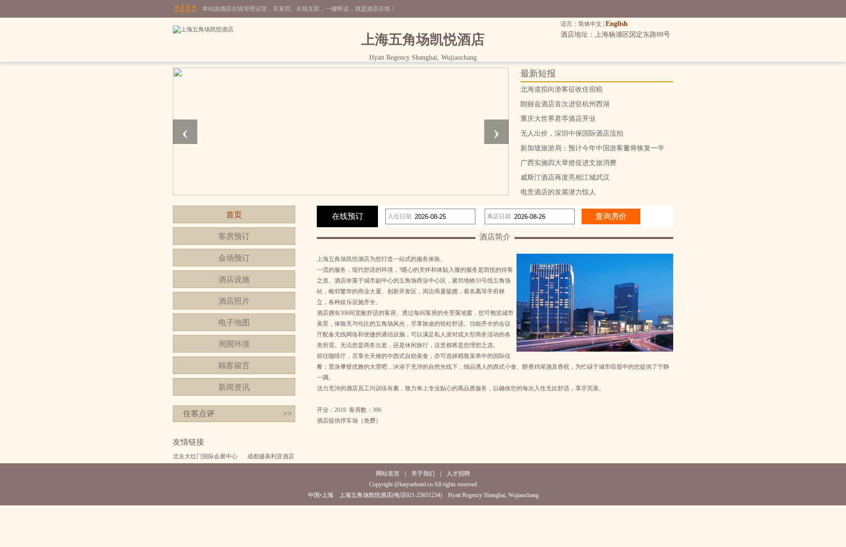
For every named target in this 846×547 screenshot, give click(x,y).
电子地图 (234, 322)
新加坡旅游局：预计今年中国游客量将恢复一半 (592, 148)
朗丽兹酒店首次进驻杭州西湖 (565, 104)
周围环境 (234, 344)
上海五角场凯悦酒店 (343, 259)
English (617, 23)
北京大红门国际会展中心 (205, 456)
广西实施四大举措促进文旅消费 (568, 162)
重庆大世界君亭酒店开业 (558, 118)
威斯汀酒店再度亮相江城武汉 (565, 177)
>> (287, 413)
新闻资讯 (234, 387)
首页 (234, 215)
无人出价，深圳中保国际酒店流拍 (571, 133)
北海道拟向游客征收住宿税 (561, 89)
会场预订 (234, 258)
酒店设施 (234, 279)
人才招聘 (458, 473)
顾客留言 (234, 365)
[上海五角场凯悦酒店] (203, 29)
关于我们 (423, 473)
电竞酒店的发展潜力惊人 (558, 192)
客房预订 (234, 236)
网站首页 (388, 473)
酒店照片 (234, 301)
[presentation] (185, 131)
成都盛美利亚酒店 (270, 456)
